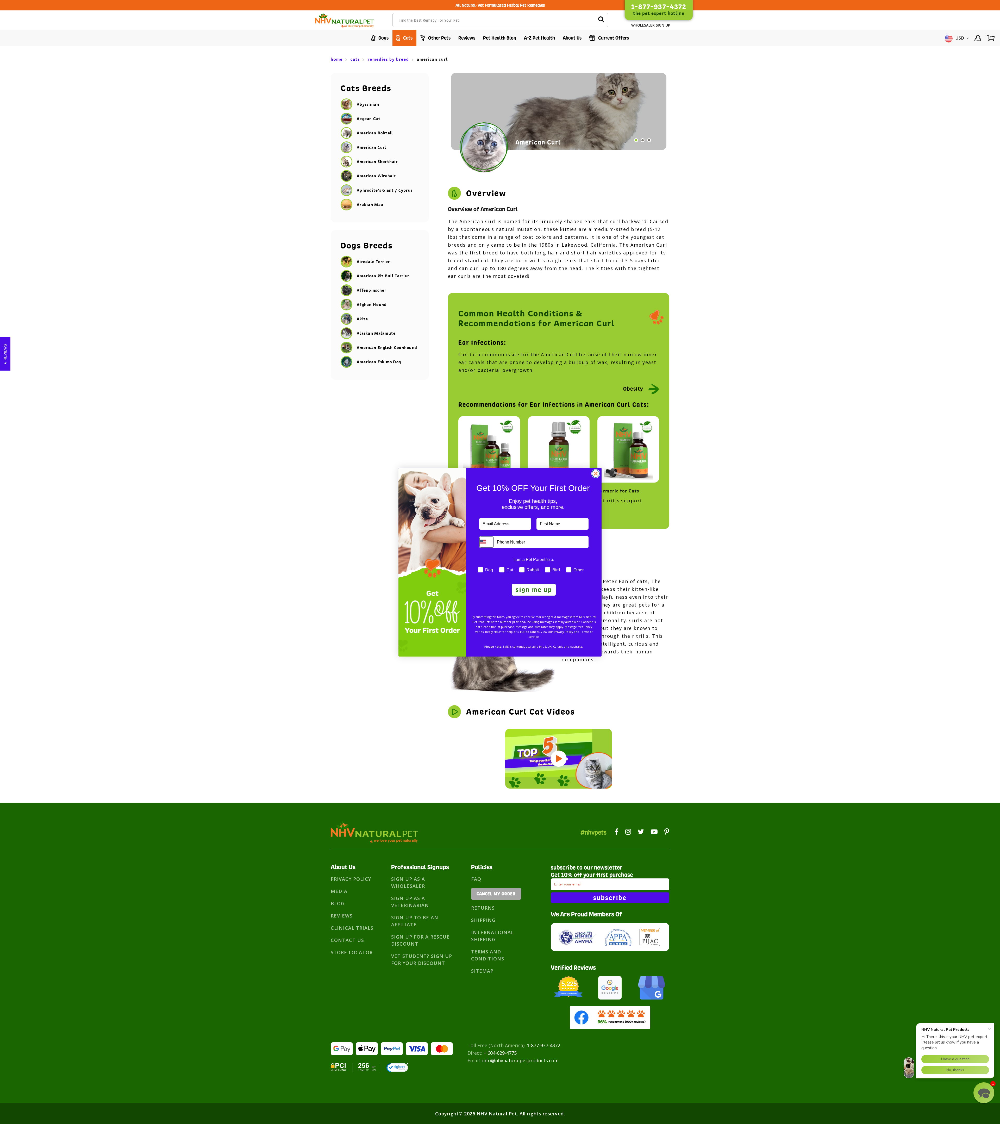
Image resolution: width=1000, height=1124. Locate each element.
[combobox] (486, 542)
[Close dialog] (595, 473)
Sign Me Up (534, 590)
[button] (983, 1092)
